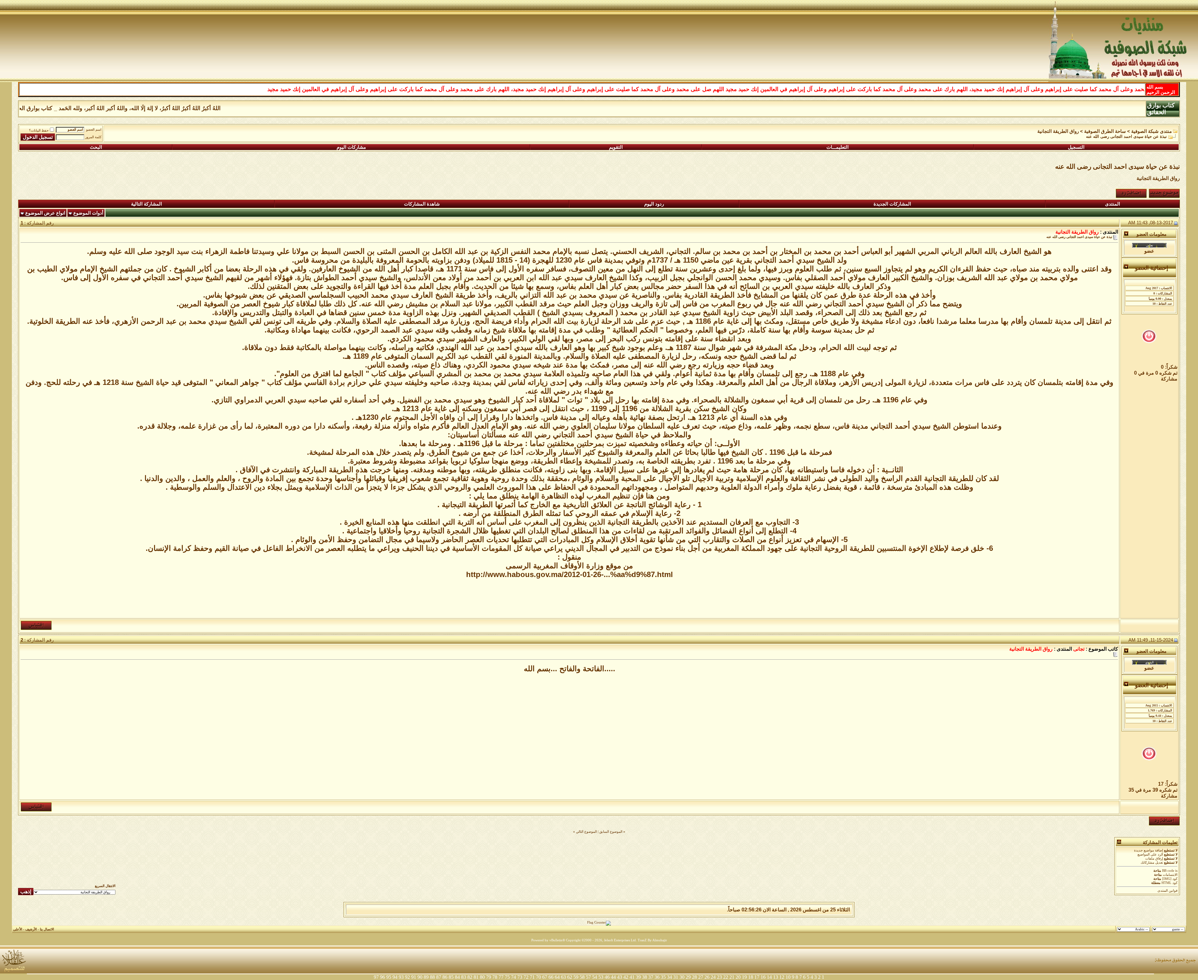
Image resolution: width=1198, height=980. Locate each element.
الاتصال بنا (47, 929)
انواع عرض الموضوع (45, 213)
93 (401, 977)
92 (407, 977)
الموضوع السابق (610, 831)
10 (788, 977)
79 (488, 977)
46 (607, 977)
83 (463, 977)
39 (638, 977)
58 (582, 977)
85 (451, 977)
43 (619, 977)
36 (657, 977)
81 (476, 977)
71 (532, 977)
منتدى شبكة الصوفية (1151, 131)
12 (781, 977)
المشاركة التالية (146, 203)
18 (750, 977)
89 (426, 977)
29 (688, 977)
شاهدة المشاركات (422, 203)
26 (706, 977)
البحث (96, 147)
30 (681, 977)
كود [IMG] (1169, 879)
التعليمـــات (837, 147)
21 (731, 977)
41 (632, 977)
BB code (1168, 870)
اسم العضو (93, 129)
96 (382, 977)
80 (482, 977)
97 (376, 977)
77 (501, 977)
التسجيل (1076, 147)
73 (519, 977)
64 (557, 977)
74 (513, 977)
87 (438, 977)
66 (550, 977)
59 (575, 977)
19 (744, 977)
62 (569, 977)
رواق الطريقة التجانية (1058, 131)
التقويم (616, 147)
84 (457, 977)
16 (763, 977)
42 (625, 977)
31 (675, 977)
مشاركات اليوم (351, 147)
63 (563, 977)
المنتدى (1112, 203)
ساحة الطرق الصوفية (1105, 131)
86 (444, 977)
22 (725, 977)
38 (644, 977)
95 (388, 977)
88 (432, 977)
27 (700, 977)
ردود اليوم (654, 203)
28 (694, 977)
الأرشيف (31, 929)
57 (588, 977)
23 (719, 977)
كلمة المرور (93, 137)
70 (538, 977)
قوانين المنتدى (1167, 890)
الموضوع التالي (586, 831)
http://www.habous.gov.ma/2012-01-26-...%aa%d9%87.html (569, 574)
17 (756, 977)
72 (526, 977)
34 (669, 977)
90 (419, 977)
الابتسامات (1170, 874)
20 (738, 977)
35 (663, 977)
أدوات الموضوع (88, 213)
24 (713, 977)
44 (613, 977)
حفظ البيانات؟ (39, 130)
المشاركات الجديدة (892, 203)
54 (594, 977)
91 (413, 977)
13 (775, 977)
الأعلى (17, 929)
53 (600, 977)
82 (469, 977)
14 (769, 977)
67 (544, 977)
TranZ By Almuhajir (652, 940)
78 (494, 977)
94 (394, 977)
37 (650, 977)
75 (507, 977)
